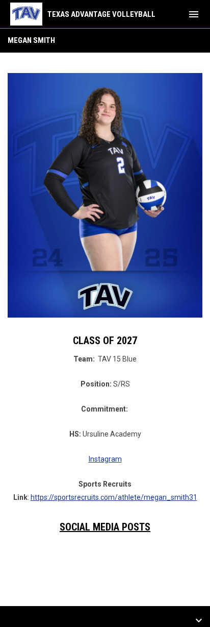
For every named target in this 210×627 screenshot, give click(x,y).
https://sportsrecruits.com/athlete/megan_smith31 (114, 497)
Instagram (105, 459)
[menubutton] (194, 14)
